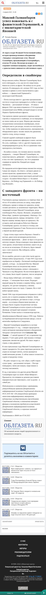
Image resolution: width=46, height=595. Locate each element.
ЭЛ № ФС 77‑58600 (35, 576)
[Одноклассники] (39, 14)
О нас (23, 541)
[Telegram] (42, 14)
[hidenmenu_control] (43, 3)
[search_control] (3, 3)
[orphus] (23, 588)
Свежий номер (31, 593)
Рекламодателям (23, 552)
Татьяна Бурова (11, 37)
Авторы (23, 548)
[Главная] (20, 3)
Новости (10, 593)
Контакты (23, 545)
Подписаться (23, 556)
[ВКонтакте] (37, 14)
